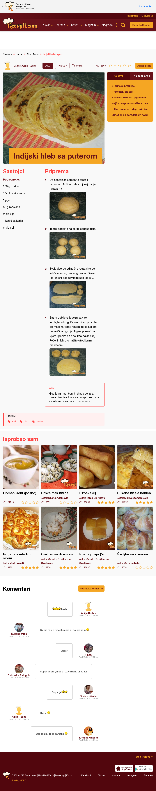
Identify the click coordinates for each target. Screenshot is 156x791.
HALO (23, 780)
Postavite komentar (91, 588)
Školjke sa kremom (135, 538)
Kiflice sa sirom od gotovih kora (130, 109)
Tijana (88, 654)
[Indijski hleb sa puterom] (73, 206)
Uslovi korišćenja (46, 775)
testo (40, 421)
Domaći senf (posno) (21, 474)
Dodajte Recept (141, 24)
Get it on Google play (144, 768)
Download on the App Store (124, 768)
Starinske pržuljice (123, 85)
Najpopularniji (142, 75)
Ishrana (60, 25)
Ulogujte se (147, 16)
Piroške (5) (97, 474)
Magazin (90, 25)
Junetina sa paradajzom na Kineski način (130, 114)
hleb (26, 421)
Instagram (132, 775)
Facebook (86, 775)
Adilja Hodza (28, 65)
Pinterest (148, 775)
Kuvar (46, 25)
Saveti (75, 25)
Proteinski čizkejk (122, 91)
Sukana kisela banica (135, 474)
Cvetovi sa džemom (59, 538)
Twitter (101, 775)
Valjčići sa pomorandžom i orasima (130, 103)
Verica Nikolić (88, 696)
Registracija (132, 16)
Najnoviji (118, 75)
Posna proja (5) (97, 538)
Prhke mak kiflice (59, 474)
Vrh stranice (143, 756)
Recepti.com (20, 24)
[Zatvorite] (2, 6)
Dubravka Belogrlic (19, 675)
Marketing (60, 775)
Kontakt (69, 775)
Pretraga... (123, 25)
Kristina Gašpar (88, 737)
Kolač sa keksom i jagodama (129, 97)
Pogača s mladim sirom (21, 538)
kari (14, 421)
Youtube (116, 775)
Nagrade (107, 25)
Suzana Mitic (19, 633)
